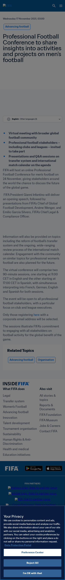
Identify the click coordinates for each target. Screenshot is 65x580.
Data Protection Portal (18, 545)
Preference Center (32, 552)
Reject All (32, 562)
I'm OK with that (32, 573)
